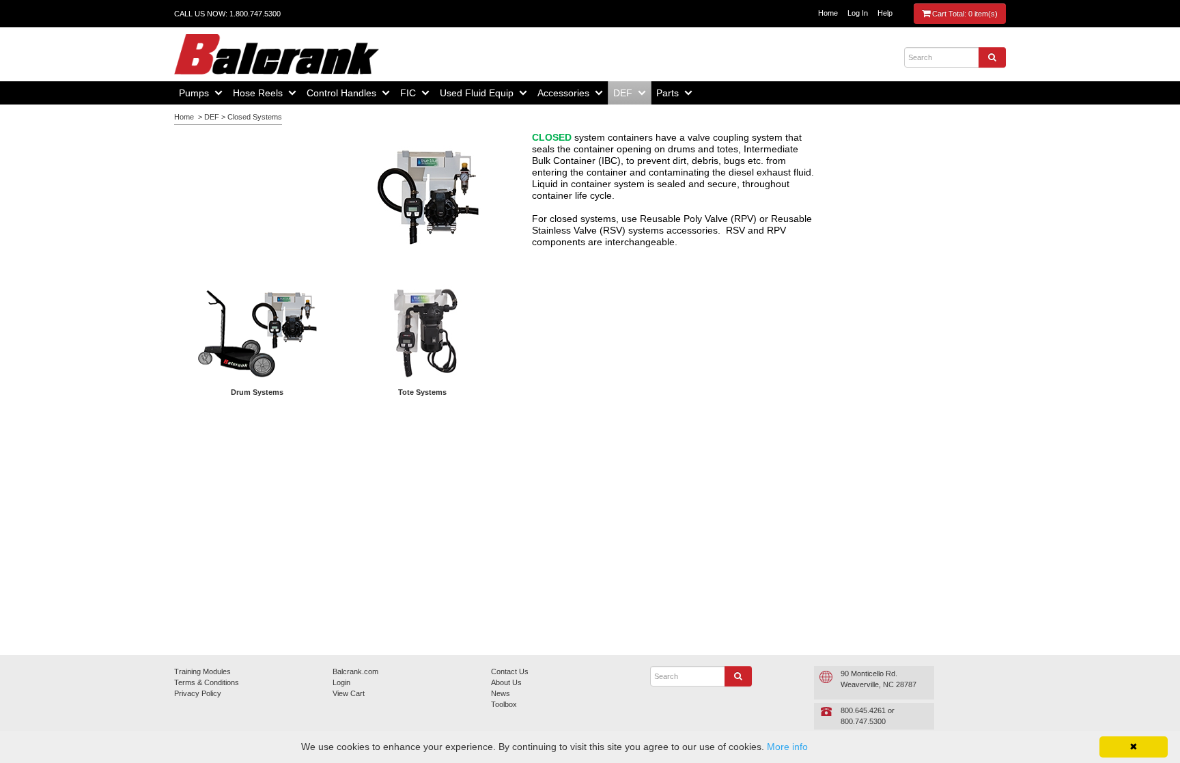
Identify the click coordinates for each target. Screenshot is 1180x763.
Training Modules (202, 671)
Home (828, 13)
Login (341, 682)
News (500, 693)
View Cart (349, 693)
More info (787, 746)
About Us (506, 682)
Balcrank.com (355, 671)
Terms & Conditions (206, 682)
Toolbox (504, 704)
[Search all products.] (992, 57)
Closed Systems (254, 117)
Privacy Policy (197, 693)
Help (885, 13)
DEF (211, 117)
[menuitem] (200, 93)
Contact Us (510, 671)
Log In (857, 13)
